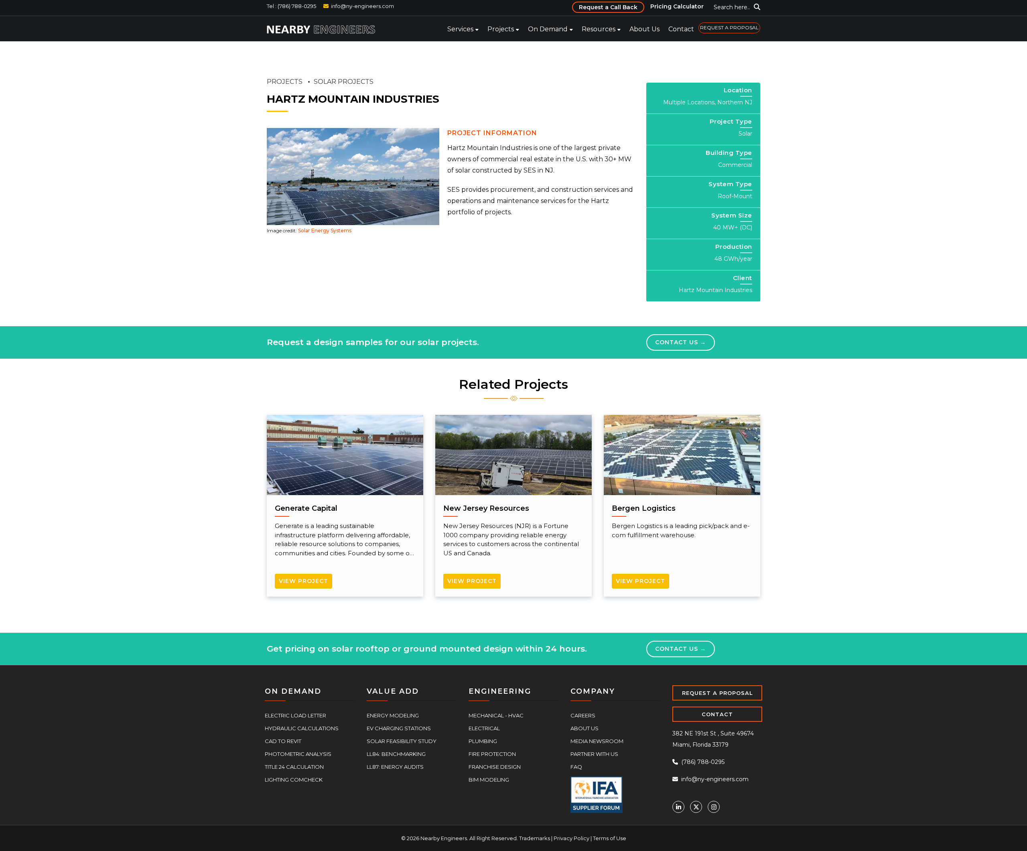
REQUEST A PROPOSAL (717, 692)
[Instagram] (714, 806)
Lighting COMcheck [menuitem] (294, 779)
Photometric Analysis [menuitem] (298, 753)
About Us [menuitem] (644, 29)
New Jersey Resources (486, 508)
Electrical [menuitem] (484, 727)
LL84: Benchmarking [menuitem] (396, 753)
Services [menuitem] (460, 29)
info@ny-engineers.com (362, 6)
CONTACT (717, 713)
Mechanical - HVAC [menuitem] (496, 714)
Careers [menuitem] (582, 714)
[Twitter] (696, 806)
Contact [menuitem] (681, 29)
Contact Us (677, 342)
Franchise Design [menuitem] (495, 766)
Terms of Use (609, 837)
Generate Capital (306, 508)
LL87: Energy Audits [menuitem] (395, 766)
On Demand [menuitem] (548, 29)
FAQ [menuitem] (576, 766)
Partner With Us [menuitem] (594, 753)
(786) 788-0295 (702, 761)
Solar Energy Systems (324, 230)
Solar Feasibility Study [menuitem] (401, 740)
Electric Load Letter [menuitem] (295, 714)
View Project (303, 580)
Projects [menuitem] (500, 29)
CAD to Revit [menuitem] (283, 740)
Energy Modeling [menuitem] (393, 714)
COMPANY (592, 690)
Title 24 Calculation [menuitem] (294, 766)
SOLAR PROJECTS (343, 81)
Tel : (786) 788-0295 (291, 6)
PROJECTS (284, 81)
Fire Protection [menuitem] (492, 753)
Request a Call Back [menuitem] (608, 7)
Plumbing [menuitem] (483, 740)
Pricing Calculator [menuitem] (677, 6)
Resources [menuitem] (598, 29)
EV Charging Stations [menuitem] (399, 727)
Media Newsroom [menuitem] (596, 740)
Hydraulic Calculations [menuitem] (302, 727)
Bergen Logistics (644, 508)
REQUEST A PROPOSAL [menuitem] (729, 27)
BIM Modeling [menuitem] (489, 779)
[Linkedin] (678, 806)
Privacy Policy (571, 837)
